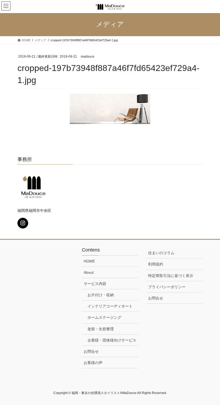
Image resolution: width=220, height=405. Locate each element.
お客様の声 (93, 363)
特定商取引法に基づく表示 (170, 275)
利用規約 (155, 264)
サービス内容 (95, 284)
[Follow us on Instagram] (22, 223)
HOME (89, 261)
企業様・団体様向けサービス (111, 340)
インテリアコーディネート (110, 306)
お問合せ (91, 351)
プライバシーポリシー (167, 287)
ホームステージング (104, 317)
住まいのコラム (161, 253)
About (89, 272)
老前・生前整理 (100, 329)
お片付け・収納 (100, 295)
